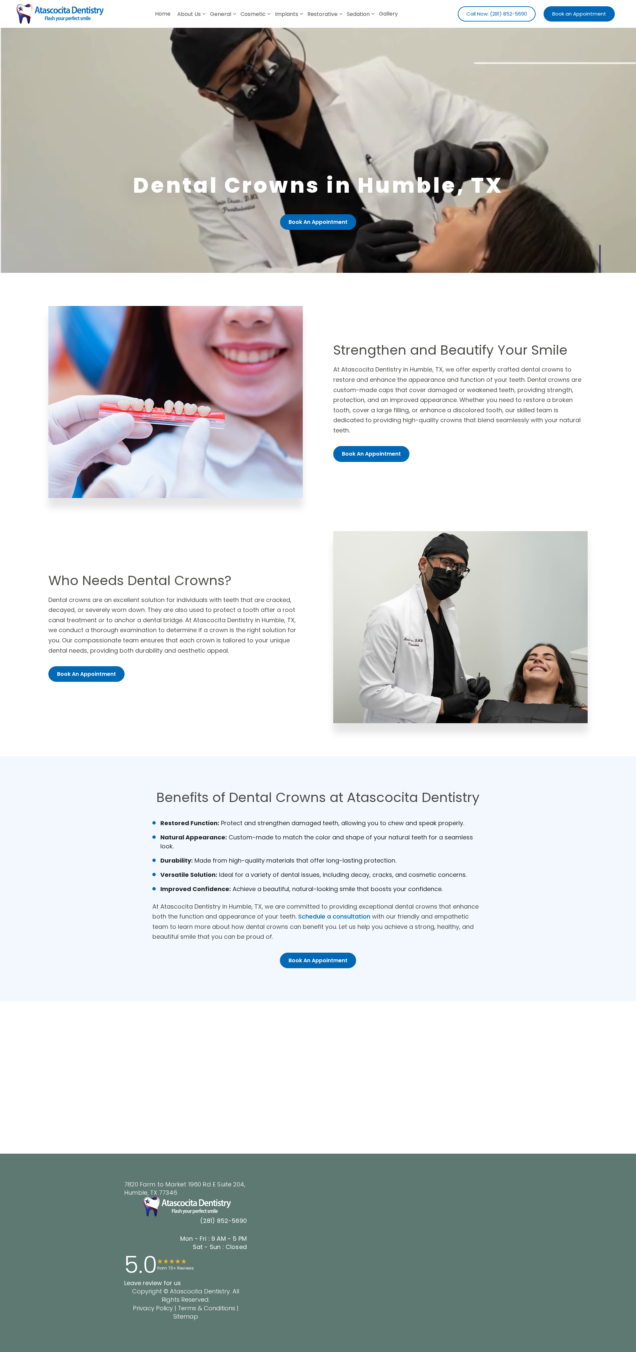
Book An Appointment (318, 222)
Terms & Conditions (205, 1308)
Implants (286, 14)
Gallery (388, 14)
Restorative (322, 14)
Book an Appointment (579, 13)
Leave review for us (152, 1283)
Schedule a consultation (334, 916)
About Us (189, 14)
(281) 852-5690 (223, 1221)
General (220, 14)
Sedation (358, 14)
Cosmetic (253, 14)
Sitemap (185, 1316)
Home (163, 14)
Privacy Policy (153, 1308)
